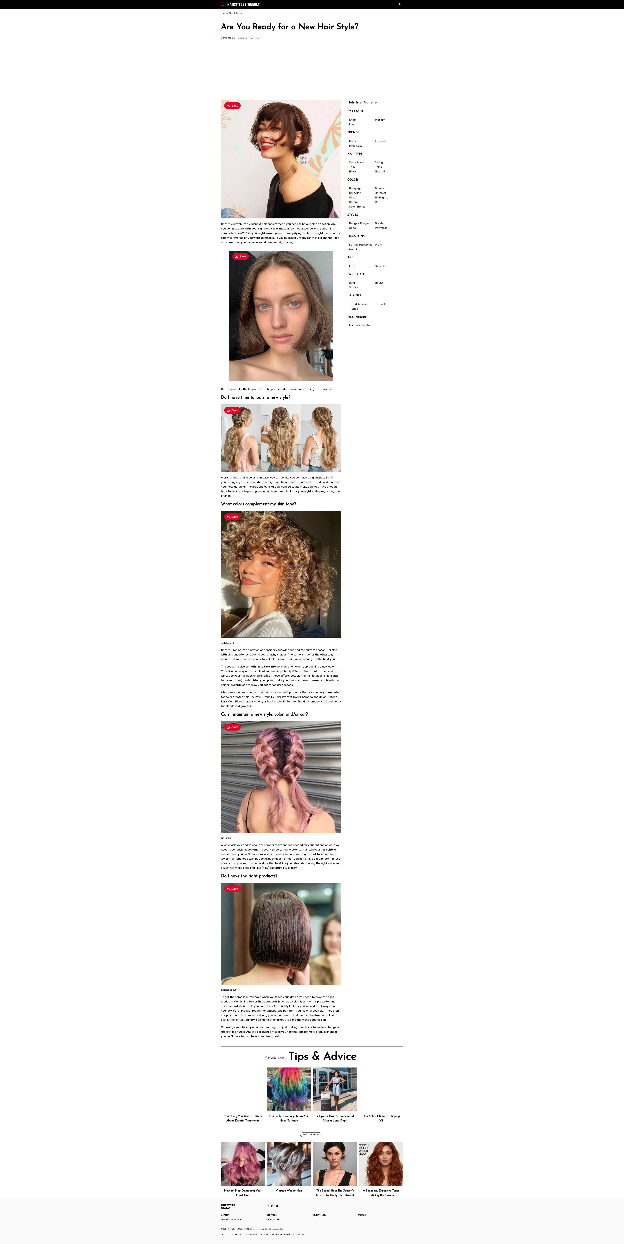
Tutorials (380, 304)
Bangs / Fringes (359, 223)
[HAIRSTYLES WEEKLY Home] (242, 1206)
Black (352, 171)
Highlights (381, 197)
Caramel (380, 193)
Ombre (353, 202)
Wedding (354, 249)
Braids (379, 223)
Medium (380, 119)
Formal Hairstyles (360, 244)
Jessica (230, 38)
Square (353, 287)
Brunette (355, 193)
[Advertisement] (312, 63)
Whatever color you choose (239, 692)
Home (224, 13)
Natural (380, 171)
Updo (352, 227)
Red (377, 202)
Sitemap (362, 1215)
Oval (352, 282)
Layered (380, 141)
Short (352, 119)
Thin (352, 167)
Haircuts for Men (360, 325)
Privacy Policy (319, 1215)
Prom (378, 244)
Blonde (379, 188)
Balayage (355, 188)
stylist (293, 997)
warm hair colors (290, 659)
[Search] (401, 4)
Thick (378, 167)
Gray (352, 197)
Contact (225, 1215)
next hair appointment (270, 224)
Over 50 (380, 266)
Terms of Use (273, 1219)
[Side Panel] (223, 4)
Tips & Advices (358, 304)
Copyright (271, 1215)
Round (379, 282)
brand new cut (233, 477)
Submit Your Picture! (231, 1219)
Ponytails (381, 227)
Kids (352, 266)
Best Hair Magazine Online (274, 1229)
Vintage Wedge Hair (289, 1190)
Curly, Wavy (356, 162)
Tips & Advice (235, 13)
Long (352, 124)
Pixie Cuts (355, 145)
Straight (380, 162)
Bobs (352, 141)
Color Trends (357, 206)
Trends (353, 308)
